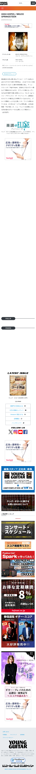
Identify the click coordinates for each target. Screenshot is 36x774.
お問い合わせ (6, 731)
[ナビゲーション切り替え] (2, 8)
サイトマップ (13, 734)
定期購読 (16, 419)
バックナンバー (17, 423)
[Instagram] (15, 432)
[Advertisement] (18, 239)
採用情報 (22, 734)
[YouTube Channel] (20, 432)
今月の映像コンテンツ (17, 410)
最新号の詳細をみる (16, 406)
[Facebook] (25, 432)
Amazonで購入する (16, 414)
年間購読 (5, 734)
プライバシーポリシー (8, 737)
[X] (11, 432)
